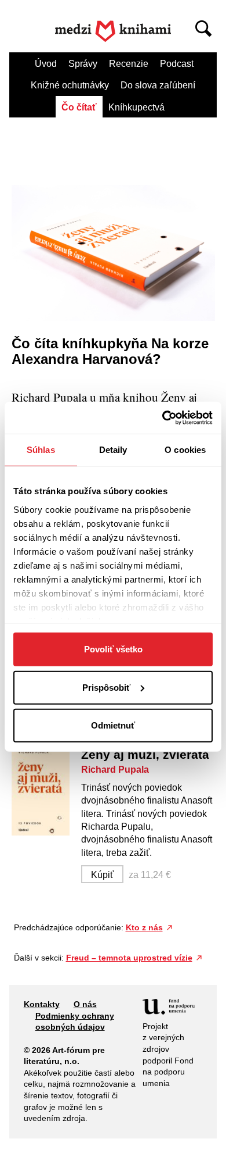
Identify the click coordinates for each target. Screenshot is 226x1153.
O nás (85, 1004)
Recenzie (128, 64)
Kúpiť (102, 875)
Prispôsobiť (106, 687)
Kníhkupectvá (136, 107)
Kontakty (42, 1004)
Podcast (177, 64)
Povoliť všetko (113, 649)
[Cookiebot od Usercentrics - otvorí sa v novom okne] (162, 417)
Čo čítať (79, 107)
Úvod (46, 64)
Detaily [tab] (113, 450)
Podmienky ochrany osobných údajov (74, 1021)
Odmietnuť (113, 725)
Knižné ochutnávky (70, 85)
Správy (82, 64)
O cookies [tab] (185, 450)
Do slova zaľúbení (158, 85)
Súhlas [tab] (41, 450)
